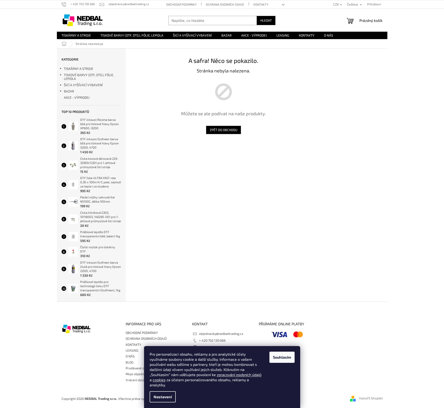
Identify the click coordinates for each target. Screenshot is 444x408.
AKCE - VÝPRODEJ (76, 97)
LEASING (132, 350)
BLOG (130, 362)
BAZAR (69, 91)
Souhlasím (282, 357)
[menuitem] (76, 35)
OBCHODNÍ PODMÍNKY (181, 4)
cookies (159, 379)
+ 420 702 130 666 (212, 340)
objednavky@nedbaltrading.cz (221, 334)
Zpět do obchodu (223, 130)
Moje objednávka (138, 374)
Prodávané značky (139, 368)
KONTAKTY (260, 4)
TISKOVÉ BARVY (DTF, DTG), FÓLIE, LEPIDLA (89, 77)
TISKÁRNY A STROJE (78, 69)
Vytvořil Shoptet (371, 398)
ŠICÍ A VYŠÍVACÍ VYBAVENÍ (83, 85)
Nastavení (163, 396)
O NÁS (130, 356)
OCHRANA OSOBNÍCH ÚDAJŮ (225, 4)
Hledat (266, 20)
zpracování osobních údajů (239, 374)
